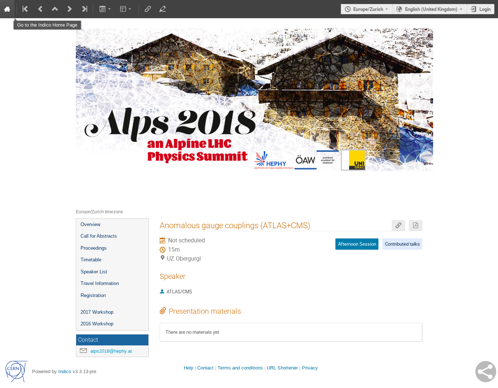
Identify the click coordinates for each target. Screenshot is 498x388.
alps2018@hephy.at (111, 351)
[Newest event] (84, 9)
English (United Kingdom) (431, 9)
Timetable (91, 259)
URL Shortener (282, 368)
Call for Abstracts (99, 236)
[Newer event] (69, 9)
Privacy (310, 368)
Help (188, 368)
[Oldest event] (26, 9)
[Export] (105, 9)
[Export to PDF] (415, 225)
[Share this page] (485, 372)
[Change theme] (126, 9)
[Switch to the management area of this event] (162, 9)
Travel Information (100, 283)
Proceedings (94, 248)
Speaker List (94, 271)
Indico (64, 371)
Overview (90, 224)
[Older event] (40, 9)
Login (485, 9)
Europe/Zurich (368, 9)
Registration (93, 295)
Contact (205, 368)
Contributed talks (402, 244)
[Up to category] (55, 9)
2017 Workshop (97, 312)
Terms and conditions (240, 368)
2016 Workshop (97, 323)
